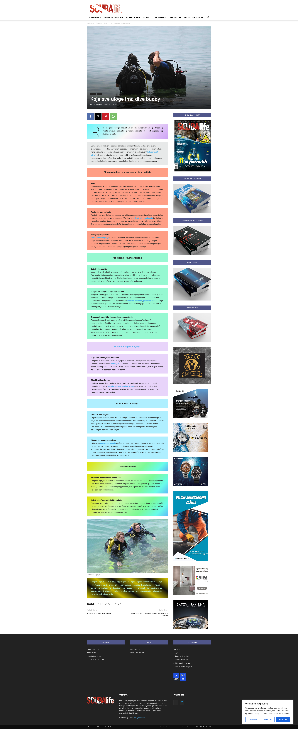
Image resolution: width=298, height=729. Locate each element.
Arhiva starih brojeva (181, 663)
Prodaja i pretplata (94, 656)
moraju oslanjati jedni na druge (121, 386)
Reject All (267, 719)
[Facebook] (90, 116)
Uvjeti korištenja (93, 649)
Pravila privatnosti (137, 653)
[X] (98, 116)
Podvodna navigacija (100, 237)
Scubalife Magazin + (113, 17)
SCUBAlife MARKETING (95, 660)
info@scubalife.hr (140, 718)
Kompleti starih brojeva (182, 667)
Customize (253, 719)
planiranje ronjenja (108, 443)
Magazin (99, 23)
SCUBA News (93, 17)
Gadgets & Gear (133, 17)
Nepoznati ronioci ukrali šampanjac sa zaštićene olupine (149, 614)
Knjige (175, 653)
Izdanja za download (181, 656)
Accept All (283, 719)
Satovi (146, 17)
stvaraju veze (117, 364)
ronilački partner (118, 604)
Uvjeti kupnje (135, 649)
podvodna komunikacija (142, 218)
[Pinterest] (105, 116)
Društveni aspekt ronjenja (127, 346)
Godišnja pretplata (180, 660)
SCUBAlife (99, 105)
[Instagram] (182, 702)
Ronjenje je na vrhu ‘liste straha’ (99, 613)
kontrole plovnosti (134, 300)
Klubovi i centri (159, 17)
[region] (267, 712)
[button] (208, 18)
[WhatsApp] (113, 116)
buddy (98, 604)
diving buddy (106, 604)
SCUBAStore (175, 17)
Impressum (91, 653)
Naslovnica (90, 23)
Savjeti (106, 23)
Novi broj (177, 649)
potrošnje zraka (150, 300)
